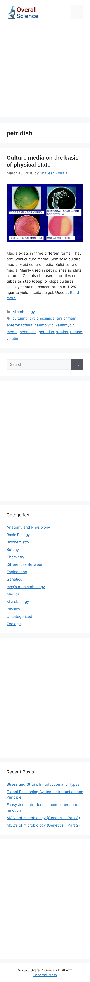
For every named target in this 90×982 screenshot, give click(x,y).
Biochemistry (18, 542)
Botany (13, 549)
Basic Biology (18, 535)
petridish (46, 332)
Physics (13, 609)
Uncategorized (19, 616)
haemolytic (44, 325)
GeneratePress (45, 975)
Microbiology (23, 312)
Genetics (14, 579)
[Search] (77, 364)
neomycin (28, 332)
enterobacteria (19, 325)
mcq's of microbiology (26, 587)
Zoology (14, 624)
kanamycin (65, 325)
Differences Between (25, 564)
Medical (13, 594)
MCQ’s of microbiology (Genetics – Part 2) (43, 825)
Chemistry (15, 557)
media (12, 332)
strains (62, 332)
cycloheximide (42, 318)
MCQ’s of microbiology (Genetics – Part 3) (43, 818)
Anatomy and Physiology (28, 527)
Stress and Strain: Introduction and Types (43, 784)
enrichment (66, 318)
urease (76, 332)
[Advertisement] (45, 71)
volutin (12, 338)
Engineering (17, 572)
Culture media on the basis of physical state (42, 161)
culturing (20, 318)
